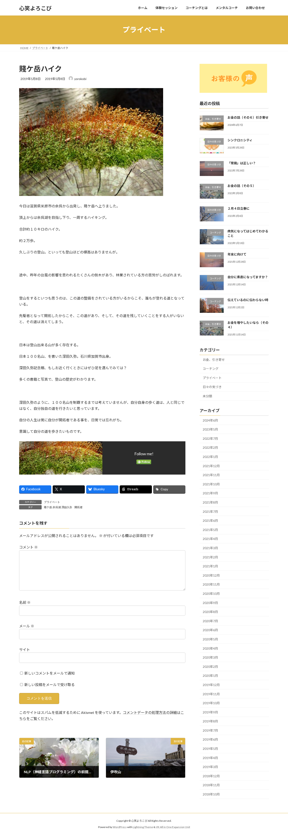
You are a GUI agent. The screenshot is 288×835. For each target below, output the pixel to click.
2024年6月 (210, 420)
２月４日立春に (238, 208)
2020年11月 (211, 584)
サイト (24, 649)
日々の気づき (212, 387)
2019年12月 (211, 685)
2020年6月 (210, 630)
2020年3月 (210, 657)
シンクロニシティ (239, 140)
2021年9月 (210, 493)
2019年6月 (210, 739)
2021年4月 (210, 539)
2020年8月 (210, 612)
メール (26, 626)
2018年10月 (211, 794)
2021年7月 (210, 511)
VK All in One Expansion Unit (173, 827)
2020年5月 (210, 639)
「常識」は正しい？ (241, 163)
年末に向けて (236, 254)
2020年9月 (210, 602)
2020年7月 (210, 621)
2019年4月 (210, 757)
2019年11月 (211, 694)
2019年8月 (210, 721)
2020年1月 (210, 675)
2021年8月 (210, 502)
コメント (28, 547)
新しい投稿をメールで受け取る (49, 684)
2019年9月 (210, 712)
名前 (25, 602)
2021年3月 (210, 548)
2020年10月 (211, 593)
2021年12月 (211, 466)
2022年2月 (210, 447)
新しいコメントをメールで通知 (49, 673)
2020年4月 (210, 648)
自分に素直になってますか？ (247, 277)
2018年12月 (211, 776)
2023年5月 (210, 429)
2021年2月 (210, 557)
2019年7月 (210, 730)
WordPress (120, 827)
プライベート (52, 502)
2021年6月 (210, 520)
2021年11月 (211, 475)
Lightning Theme (143, 827)
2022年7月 (210, 438)
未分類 (207, 396)
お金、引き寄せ (214, 359)
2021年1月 (210, 566)
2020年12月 (211, 575)
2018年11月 (211, 785)
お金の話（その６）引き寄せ (247, 117)
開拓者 (78, 507)
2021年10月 (211, 484)
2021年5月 (210, 529)
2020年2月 (210, 666)
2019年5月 (210, 749)
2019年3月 (210, 767)
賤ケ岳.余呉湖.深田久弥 (58, 507)
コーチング (210, 369)
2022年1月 (210, 457)
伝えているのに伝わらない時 (247, 300)
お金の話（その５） (241, 185)
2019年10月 (211, 703)
